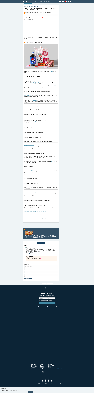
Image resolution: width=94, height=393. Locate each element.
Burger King (26, 106)
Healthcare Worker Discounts (34, 370)
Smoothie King (33, 192)
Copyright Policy (50, 370)
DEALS (37, 1)
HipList (40, 218)
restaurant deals (36, 17)
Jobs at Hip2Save (42, 370)
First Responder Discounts (33, 369)
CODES (40, 1)
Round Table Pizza (35, 184)
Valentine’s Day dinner (43, 89)
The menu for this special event (33, 116)
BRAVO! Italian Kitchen (27, 95)
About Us (41, 365)
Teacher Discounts (33, 364)
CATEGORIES (45, 1)
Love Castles (53, 206)
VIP (35, 1)
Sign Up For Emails (42, 366)
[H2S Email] (55, 12)
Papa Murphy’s (53, 161)
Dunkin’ (25, 138)
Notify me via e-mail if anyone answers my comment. (31, 276)
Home (25, 6)
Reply (28, 253)
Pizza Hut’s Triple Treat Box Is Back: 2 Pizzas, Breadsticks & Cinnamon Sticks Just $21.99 (36, 236)
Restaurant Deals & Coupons (35, 6)
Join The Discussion (41, 242)
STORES (42, 1)
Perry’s (32, 170)
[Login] (70, 1)
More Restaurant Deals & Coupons (29, 14)
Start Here (41, 364)
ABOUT (48, 1)
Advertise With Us (42, 371)
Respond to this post (27, 264)
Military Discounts (33, 365)
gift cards (55, 85)
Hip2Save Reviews (42, 372)
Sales (29, 6)
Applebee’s (31, 77)
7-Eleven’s (51, 71)
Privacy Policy (50, 366)
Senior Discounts (33, 367)
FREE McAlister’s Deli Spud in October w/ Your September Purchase (28, 236)
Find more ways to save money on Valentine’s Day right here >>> (36, 211)
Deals (27, 6)
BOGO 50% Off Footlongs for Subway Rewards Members (53, 236)
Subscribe (47, 303)
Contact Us (41, 369)
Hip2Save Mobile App (43, 368)
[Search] (50, 2)
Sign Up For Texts (42, 367)
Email (25, 273)
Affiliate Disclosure (51, 365)
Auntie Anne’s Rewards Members (36, 82)
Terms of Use (50, 364)
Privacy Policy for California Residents (51, 367)
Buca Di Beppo (35, 100)
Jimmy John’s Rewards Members (29, 145)
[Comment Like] (31, 253)
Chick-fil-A (34, 121)
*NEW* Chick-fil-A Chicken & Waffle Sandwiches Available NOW (45, 236)
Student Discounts (34, 366)
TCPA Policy (49, 369)
